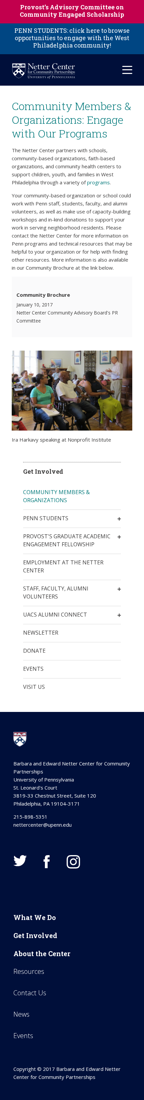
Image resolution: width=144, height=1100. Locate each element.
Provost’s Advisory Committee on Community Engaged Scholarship (72, 10)
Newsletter (40, 632)
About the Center (41, 953)
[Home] (43, 71)
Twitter (20, 860)
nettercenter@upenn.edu (42, 824)
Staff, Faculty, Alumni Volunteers (55, 592)
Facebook (47, 861)
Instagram (73, 861)
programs (98, 182)
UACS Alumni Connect (55, 614)
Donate (34, 650)
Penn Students (45, 518)
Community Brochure (43, 294)
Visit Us (34, 687)
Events (33, 668)
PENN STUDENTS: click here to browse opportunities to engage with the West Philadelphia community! (72, 37)
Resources (28, 971)
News (21, 1014)
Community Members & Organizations (56, 496)
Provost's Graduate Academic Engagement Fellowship (67, 540)
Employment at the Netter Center (63, 566)
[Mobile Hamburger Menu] (127, 70)
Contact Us (29, 992)
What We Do (34, 917)
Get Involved (35, 935)
